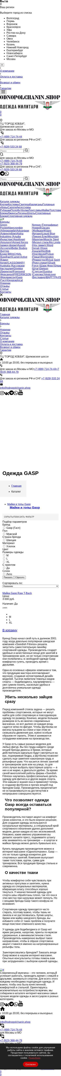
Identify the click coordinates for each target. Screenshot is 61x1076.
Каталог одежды (10, 317)
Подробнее (34, 1058)
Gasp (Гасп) (13, 527)
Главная (5, 314)
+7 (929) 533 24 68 (11, 169)
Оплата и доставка (11, 344)
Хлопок (10, 546)
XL (8, 562)
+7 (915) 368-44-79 (11, 163)
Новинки (5, 329)
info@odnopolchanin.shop (15, 387)
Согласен (31, 1064)
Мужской (11, 534)
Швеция (11, 540)
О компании (7, 341)
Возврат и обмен (10, 347)
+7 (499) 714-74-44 (11, 160)
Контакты (5, 335)
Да (8, 568)
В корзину (9, 630)
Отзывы (5, 332)
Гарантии (5, 350)
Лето (9, 574)
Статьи (4, 338)
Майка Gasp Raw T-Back (17, 593)
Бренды (5, 323)
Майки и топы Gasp (25, 507)
